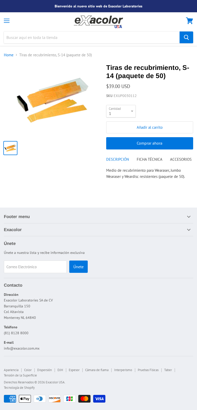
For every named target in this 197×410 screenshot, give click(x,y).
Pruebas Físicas (148, 370)
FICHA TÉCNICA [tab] (149, 159)
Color (28, 370)
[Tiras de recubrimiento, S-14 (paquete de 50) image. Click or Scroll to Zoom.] (52, 100)
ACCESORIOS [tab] (181, 159)
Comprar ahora (149, 143)
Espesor (74, 370)
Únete (78, 266)
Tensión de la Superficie (20, 375)
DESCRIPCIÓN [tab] (117, 159)
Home (9, 55)
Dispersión (44, 370)
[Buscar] (186, 37)
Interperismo (123, 370)
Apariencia (11, 370)
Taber (168, 370)
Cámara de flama (97, 370)
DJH (60, 370)
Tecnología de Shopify (19, 387)
